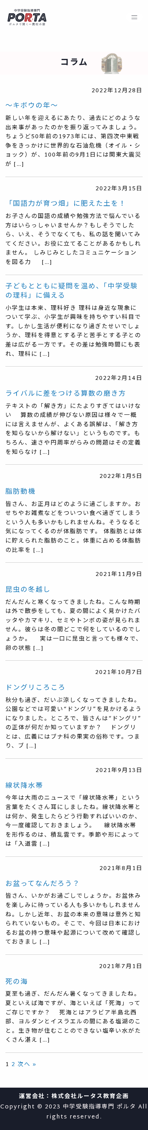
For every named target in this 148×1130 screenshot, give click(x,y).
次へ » (27, 1065)
